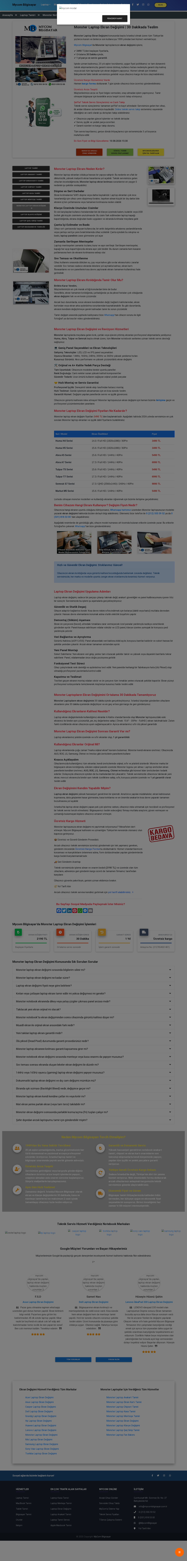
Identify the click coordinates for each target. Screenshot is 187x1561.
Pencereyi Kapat (114, 18)
